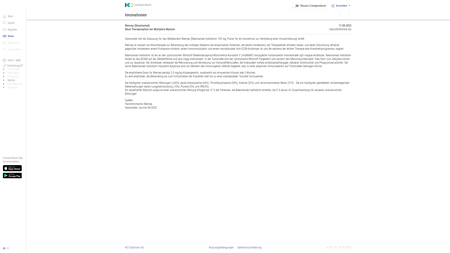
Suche (11, 23)
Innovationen (136, 14)
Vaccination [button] (14, 49)
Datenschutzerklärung (249, 247)
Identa (11, 80)
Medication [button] (14, 42)
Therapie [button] (13, 87)
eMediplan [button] (14, 72)
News (11, 36)
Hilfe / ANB (14, 60)
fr (8, 248)
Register (12, 29)
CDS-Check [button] (14, 69)
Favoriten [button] (13, 76)
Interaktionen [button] (15, 84)
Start (10, 16)
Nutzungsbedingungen (221, 247)
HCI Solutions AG (134, 247)
